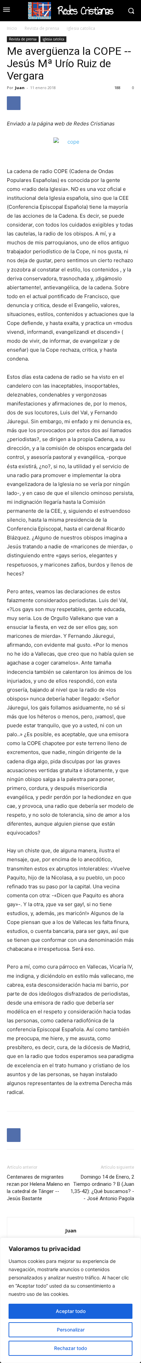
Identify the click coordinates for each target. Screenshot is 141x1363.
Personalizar (71, 1329)
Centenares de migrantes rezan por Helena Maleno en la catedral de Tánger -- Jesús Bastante (38, 1188)
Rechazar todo (70, 1348)
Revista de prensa (42, 28)
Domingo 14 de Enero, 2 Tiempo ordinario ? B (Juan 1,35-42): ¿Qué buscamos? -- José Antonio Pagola (102, 1188)
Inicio (12, 28)
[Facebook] (14, 103)
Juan (20, 87)
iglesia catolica (81, 28)
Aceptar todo (71, 1311)
